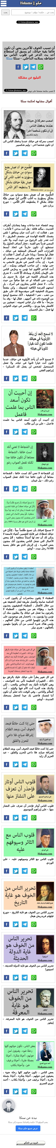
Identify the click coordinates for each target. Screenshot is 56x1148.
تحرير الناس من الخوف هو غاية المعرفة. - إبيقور (28, 1020)
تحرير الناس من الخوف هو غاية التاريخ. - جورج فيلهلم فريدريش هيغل (28, 914)
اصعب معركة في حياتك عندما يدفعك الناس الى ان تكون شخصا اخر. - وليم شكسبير (28, 143)
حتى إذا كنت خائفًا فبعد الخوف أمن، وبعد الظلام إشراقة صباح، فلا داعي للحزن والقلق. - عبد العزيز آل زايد (28, 752)
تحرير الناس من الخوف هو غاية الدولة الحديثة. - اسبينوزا (28, 967)
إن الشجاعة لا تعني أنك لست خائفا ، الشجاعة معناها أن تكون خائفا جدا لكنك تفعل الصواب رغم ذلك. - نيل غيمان (28, 476)
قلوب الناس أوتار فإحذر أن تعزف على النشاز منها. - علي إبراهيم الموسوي (28, 807)
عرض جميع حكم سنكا (28, 1128)
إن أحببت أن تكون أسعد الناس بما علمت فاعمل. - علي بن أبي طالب (28, 421)
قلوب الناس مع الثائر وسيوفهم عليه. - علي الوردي (28, 860)
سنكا (9, 58)
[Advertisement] (28, 32)
